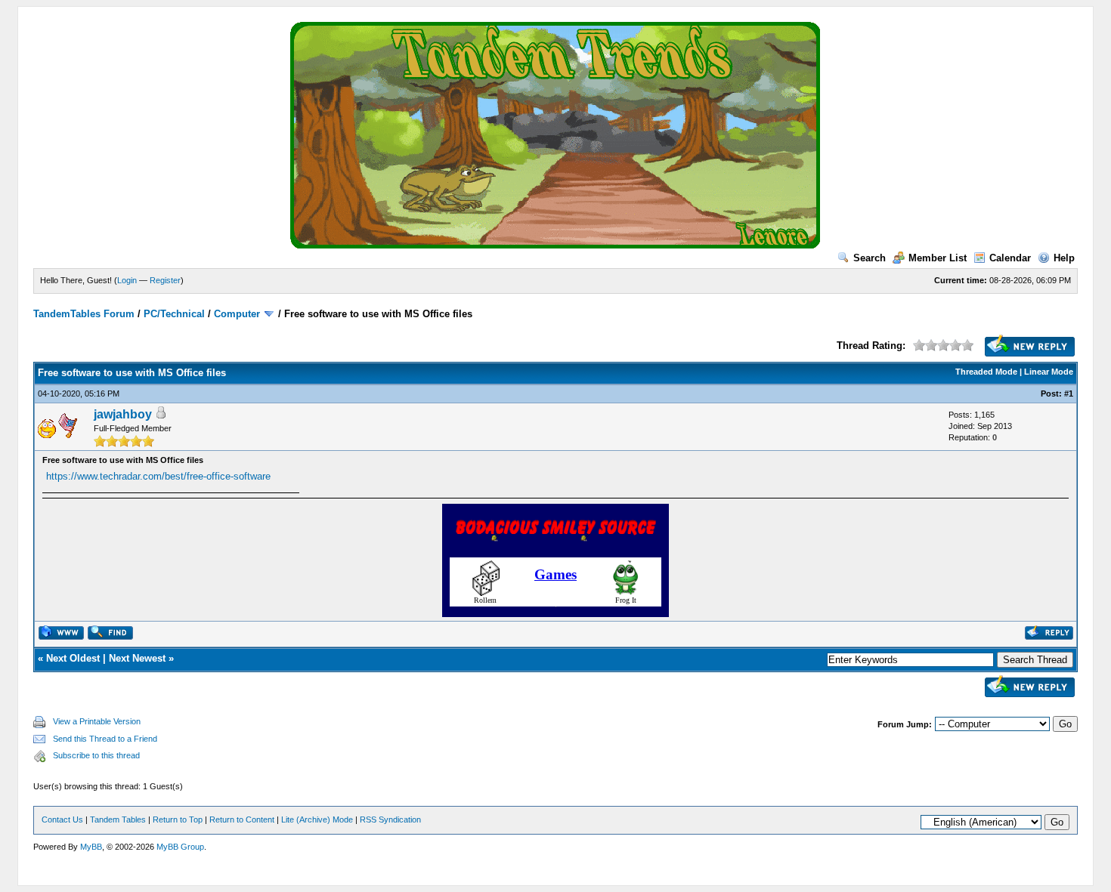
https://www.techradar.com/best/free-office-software (158, 476)
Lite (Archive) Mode (317, 819)
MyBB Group (180, 846)
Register (165, 280)
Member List (937, 258)
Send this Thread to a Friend (105, 738)
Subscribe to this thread (96, 755)
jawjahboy (123, 414)
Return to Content (241, 819)
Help (1064, 258)
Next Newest (137, 658)
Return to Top (178, 819)
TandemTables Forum (84, 313)
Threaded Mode (986, 371)
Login (127, 280)
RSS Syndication (390, 819)
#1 (1068, 393)
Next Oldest (73, 658)
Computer (237, 313)
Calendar (1010, 258)
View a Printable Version (97, 721)
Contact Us (62, 819)
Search (869, 258)
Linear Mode (1048, 371)
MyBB (91, 846)
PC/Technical (174, 313)
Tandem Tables (118, 819)
